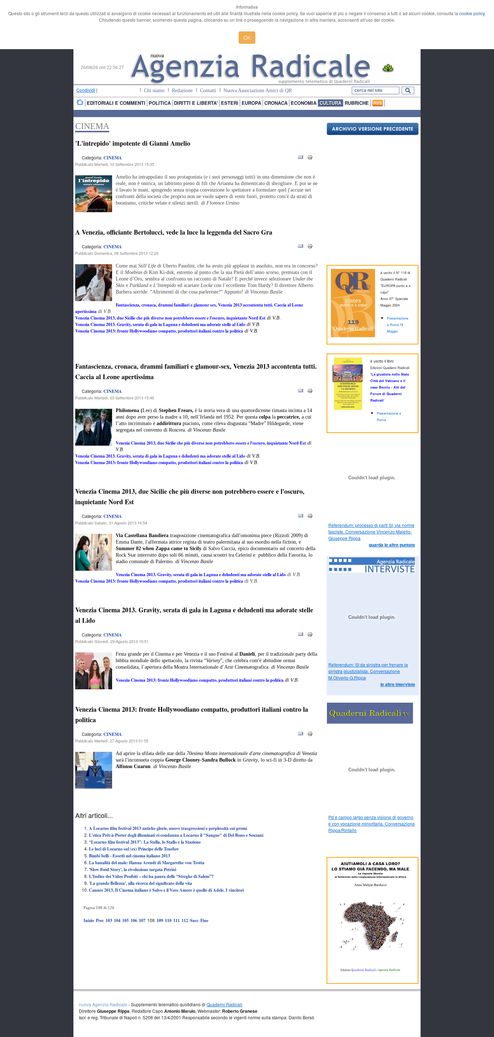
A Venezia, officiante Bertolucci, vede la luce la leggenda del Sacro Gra (173, 232)
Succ (194, 920)
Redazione (182, 90)
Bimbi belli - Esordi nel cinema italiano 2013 (129, 856)
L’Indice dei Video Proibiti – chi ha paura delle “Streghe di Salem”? (151, 876)
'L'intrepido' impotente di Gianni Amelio (132, 143)
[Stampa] (310, 158)
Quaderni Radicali (224, 1004)
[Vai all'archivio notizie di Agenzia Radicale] (373, 133)
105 (125, 920)
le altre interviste (397, 684)
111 (176, 920)
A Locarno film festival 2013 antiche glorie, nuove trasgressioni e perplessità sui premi (168, 828)
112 (185, 920)
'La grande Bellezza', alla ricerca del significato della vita (140, 883)
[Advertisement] (159, 941)
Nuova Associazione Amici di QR (257, 90)
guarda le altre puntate (392, 544)
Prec (100, 920)
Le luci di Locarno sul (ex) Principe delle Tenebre (134, 849)
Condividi (85, 90)
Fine (204, 920)
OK (247, 37)
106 (134, 920)
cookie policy (472, 13)
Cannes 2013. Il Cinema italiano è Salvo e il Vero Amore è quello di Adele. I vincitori (166, 890)
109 (160, 920)
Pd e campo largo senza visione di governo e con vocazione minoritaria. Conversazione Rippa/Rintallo (371, 823)
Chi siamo (154, 90)
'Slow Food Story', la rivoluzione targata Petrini (132, 869)
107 (142, 920)
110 (168, 920)
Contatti (208, 90)
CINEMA (112, 158)
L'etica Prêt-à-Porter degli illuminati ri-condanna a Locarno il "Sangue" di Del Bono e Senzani (176, 835)
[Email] (300, 158)
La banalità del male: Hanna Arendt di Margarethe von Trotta (146, 863)
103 (109, 920)
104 (117, 920)
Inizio (89, 920)
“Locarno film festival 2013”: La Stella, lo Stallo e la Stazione (145, 842)
